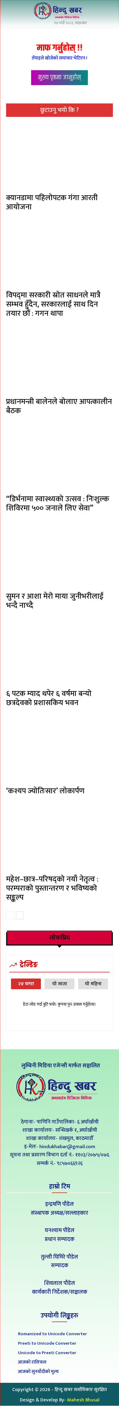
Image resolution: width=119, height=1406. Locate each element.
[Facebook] (46, 1108)
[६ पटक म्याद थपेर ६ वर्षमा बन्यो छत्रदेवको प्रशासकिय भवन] (59, 653)
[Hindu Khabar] (59, 11)
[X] (59, 1108)
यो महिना (93, 984)
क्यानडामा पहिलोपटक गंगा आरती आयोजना (52, 202)
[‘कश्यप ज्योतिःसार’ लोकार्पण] (59, 750)
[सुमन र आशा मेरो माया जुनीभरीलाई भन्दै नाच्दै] (59, 555)
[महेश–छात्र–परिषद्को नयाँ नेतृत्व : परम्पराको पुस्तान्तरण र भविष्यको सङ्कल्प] (59, 838)
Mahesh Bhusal (83, 1400)
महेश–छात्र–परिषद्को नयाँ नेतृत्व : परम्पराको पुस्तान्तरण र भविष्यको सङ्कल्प (52, 888)
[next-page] (19, 915)
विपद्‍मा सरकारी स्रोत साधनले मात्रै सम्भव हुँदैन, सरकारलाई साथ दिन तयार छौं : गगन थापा (53, 304)
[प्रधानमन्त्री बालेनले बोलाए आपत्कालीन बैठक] (59, 361)
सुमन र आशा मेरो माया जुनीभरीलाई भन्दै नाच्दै (54, 601)
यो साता (59, 984)
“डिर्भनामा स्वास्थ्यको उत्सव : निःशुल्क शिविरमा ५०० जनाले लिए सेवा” (57, 503)
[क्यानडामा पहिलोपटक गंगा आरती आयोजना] (59, 157)
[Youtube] (73, 1108)
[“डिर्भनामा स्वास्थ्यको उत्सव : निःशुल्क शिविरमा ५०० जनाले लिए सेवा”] (59, 458)
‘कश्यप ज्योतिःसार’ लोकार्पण (45, 791)
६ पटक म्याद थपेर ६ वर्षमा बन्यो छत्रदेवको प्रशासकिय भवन (49, 698)
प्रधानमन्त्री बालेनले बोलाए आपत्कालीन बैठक (59, 406)
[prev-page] (10, 915)
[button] (107, 11)
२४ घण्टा (26, 984)
